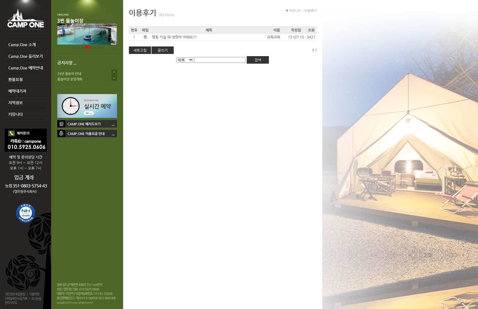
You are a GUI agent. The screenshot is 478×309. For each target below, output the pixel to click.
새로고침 (140, 50)
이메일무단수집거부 (16, 298)
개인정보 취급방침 (15, 294)
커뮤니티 (15, 114)
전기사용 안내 (66, 72)
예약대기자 (17, 91)
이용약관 (34, 294)
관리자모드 (11, 303)
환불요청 (15, 79)
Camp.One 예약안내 (25, 68)
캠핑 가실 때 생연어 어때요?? (174, 37)
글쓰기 (163, 50)
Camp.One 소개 (22, 44)
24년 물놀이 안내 (69, 78)
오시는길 (36, 298)
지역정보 (15, 102)
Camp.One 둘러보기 (25, 56)
